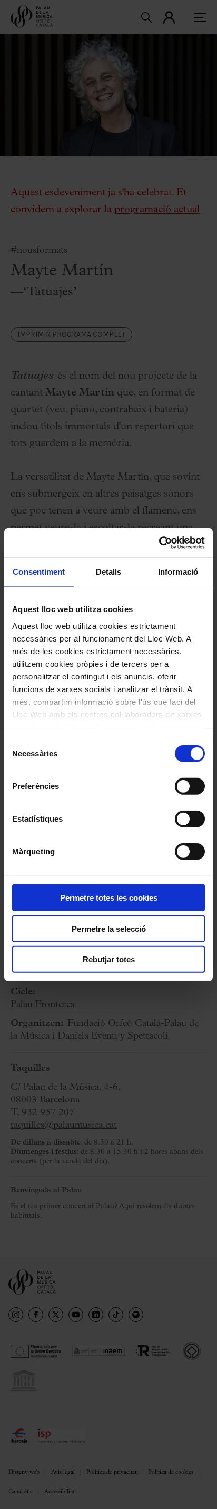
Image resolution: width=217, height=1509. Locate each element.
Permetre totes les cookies (108, 897)
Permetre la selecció (109, 928)
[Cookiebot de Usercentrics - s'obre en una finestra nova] (159, 542)
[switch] (190, 786)
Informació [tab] (178, 571)
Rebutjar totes (109, 959)
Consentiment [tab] (39, 571)
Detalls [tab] (109, 571)
